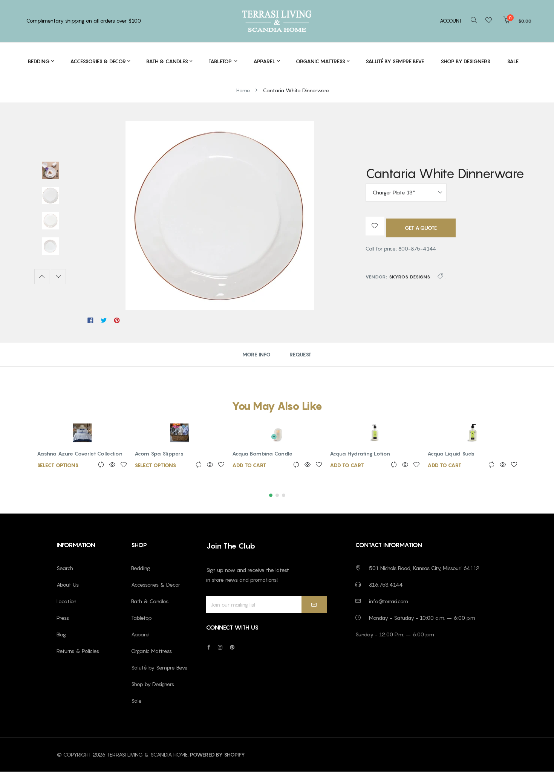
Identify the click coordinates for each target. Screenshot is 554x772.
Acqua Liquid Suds (451, 453)
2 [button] (277, 495)
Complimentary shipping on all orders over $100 (83, 20)
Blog (61, 634)
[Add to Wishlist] (375, 226)
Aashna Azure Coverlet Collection (79, 453)
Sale (136, 700)
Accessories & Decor (155, 584)
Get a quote (421, 228)
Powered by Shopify (217, 754)
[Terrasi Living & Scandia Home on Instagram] (220, 647)
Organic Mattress (151, 651)
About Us (68, 584)
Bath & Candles (149, 601)
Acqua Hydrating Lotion (360, 453)
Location (67, 601)
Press (63, 618)
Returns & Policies (78, 651)
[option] (50, 171)
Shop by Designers (152, 684)
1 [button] (270, 495)
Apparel (140, 634)
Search (65, 568)
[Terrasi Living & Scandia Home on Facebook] (208, 647)
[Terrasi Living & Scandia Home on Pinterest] (232, 647)
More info (256, 354)
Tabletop (141, 618)
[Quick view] (110, 464)
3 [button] (283, 495)
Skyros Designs (409, 277)
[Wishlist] (490, 20)
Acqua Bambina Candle (262, 453)
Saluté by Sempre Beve (159, 667)
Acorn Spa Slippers (159, 453)
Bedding (140, 568)
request (300, 354)
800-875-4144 (417, 248)
